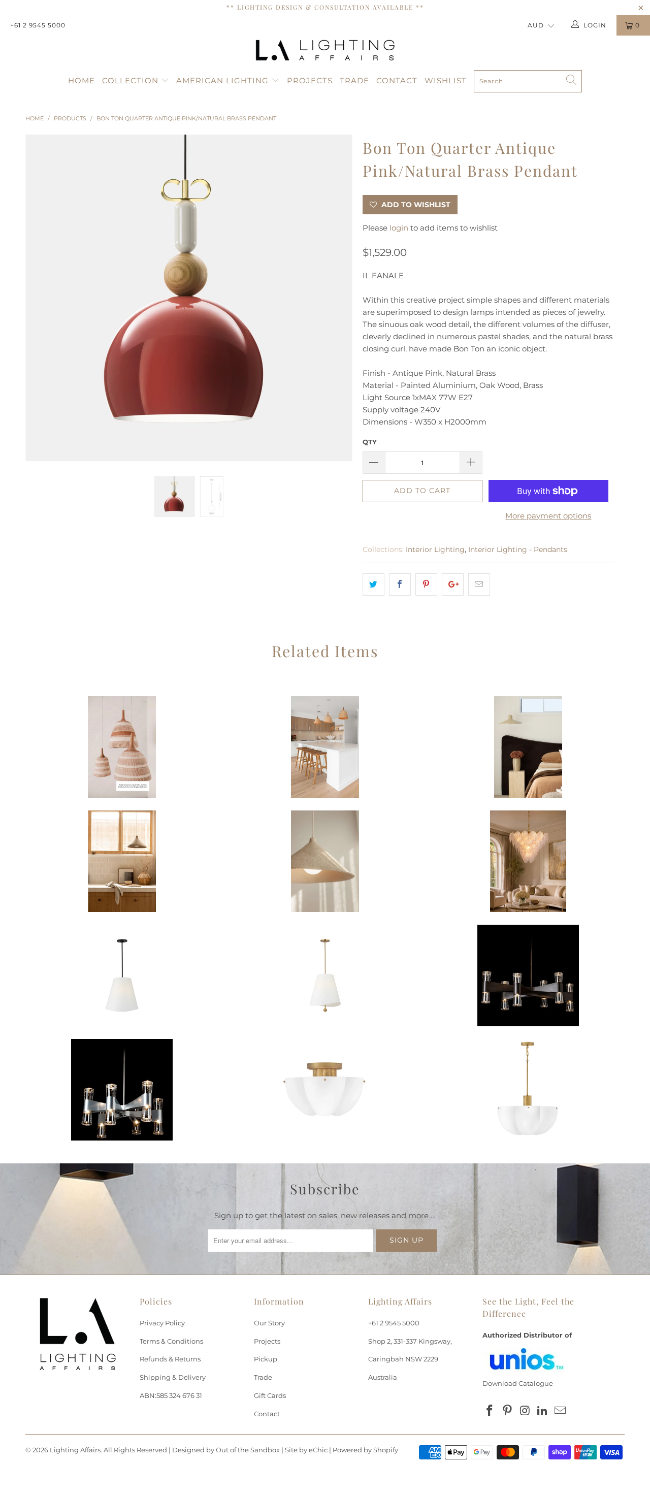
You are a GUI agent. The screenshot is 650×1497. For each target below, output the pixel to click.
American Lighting (223, 80)
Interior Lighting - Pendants (517, 549)
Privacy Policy (162, 1323)
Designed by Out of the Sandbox (226, 1450)
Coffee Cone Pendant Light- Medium (121, 861)
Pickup (265, 1359)
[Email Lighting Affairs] (560, 1411)
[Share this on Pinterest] (426, 584)
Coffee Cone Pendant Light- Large (325, 861)
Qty (370, 442)
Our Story (269, 1323)
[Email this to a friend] (479, 584)
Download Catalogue (517, 1383)
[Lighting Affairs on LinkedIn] (542, 1411)
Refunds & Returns (170, 1359)
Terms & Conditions (171, 1341)
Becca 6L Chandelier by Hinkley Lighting (528, 1090)
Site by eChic (306, 1450)
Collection (131, 80)
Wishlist (446, 80)
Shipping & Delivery (173, 1377)
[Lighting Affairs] (325, 50)
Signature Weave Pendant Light (325, 747)
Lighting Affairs (75, 1450)
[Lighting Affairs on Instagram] (525, 1411)
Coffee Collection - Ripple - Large (528, 747)
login (398, 228)
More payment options (548, 515)
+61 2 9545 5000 (38, 25)
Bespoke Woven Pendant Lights (121, 747)
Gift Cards (270, 1395)
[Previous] (43, 298)
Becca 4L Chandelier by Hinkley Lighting (325, 1090)
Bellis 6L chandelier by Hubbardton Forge (528, 975)
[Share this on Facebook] (400, 584)
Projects (310, 80)
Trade (354, 80)
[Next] (335, 298)
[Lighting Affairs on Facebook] (490, 1411)
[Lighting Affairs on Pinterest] (507, 1411)
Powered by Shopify (365, 1450)
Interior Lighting (435, 549)
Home (81, 80)
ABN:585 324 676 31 (171, 1395)
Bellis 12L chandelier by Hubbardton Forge (121, 1090)
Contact (396, 80)
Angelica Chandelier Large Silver (528, 861)
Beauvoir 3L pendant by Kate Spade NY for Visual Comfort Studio (121, 975)
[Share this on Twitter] (373, 584)
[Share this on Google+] (453, 584)
